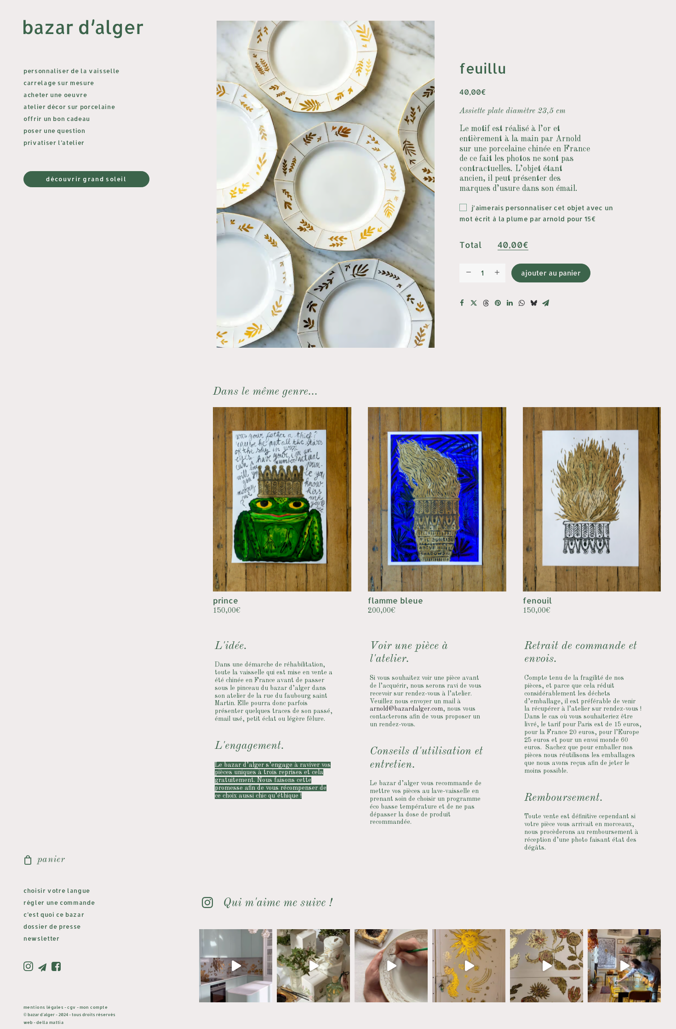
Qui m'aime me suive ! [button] (277, 903)
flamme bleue (395, 600)
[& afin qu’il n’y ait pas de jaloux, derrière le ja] (468, 965)
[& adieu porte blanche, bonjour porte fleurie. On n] (546, 965)
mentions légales (43, 1007)
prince (225, 600)
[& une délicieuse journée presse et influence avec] (313, 965)
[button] (29, 967)
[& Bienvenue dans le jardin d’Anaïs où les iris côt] (235, 965)
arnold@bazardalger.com (406, 709)
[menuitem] (29, 967)
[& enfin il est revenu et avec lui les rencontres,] (624, 965)
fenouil (537, 600)
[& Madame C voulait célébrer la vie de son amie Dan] (391, 965)
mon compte (94, 1007)
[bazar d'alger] (90, 29)
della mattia (49, 1022)
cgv (71, 1007)
